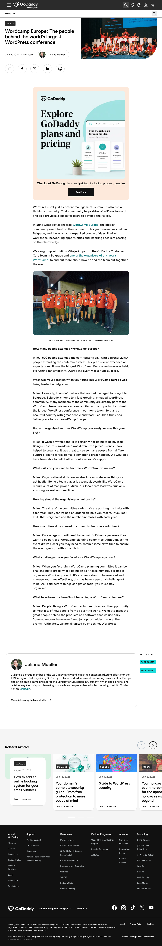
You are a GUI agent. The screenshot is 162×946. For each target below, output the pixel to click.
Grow (146, 767)
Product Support (33, 840)
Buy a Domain (143, 840)
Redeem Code (66, 883)
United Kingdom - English (54, 908)
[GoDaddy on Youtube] (151, 909)
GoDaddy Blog (14, 860)
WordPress (148, 670)
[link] (22, 68)
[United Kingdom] (25, 4)
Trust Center (14, 886)
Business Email (144, 860)
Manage (20, 764)
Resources (31, 851)
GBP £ (80, 908)
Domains (62, 767)
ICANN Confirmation (69, 845)
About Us (12, 843)
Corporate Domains (69, 860)
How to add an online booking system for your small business (26, 783)
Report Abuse (32, 845)
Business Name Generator (72, 866)
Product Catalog (67, 888)
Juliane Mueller (56, 54)
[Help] (139, 5)
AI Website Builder (145, 855)
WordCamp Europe (85, 224)
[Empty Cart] (152, 5)
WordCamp (147, 662)
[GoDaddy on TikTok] (133, 909)
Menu (8, 13)
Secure (104, 767)
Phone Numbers (144, 888)
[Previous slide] (141, 745)
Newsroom (13, 880)
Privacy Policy (136, 924)
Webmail (64, 872)
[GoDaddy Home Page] (21, 908)
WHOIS (63, 877)
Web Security (143, 877)
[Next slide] (153, 745)
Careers (11, 848)
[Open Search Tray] (126, 5)
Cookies (150, 924)
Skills (11, 23)
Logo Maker (142, 883)
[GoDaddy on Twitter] (142, 909)
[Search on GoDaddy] (154, 13)
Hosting (140, 872)
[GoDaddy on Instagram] (123, 909)
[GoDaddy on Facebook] (114, 909)
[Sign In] (146, 5)
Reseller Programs (99, 849)
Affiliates (95, 855)
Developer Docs (67, 840)
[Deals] (133, 5)
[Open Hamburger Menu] (7, 5)
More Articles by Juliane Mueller (29, 700)
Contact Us (13, 854)
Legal (10, 875)
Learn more (20, 799)
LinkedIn (24, 688)
